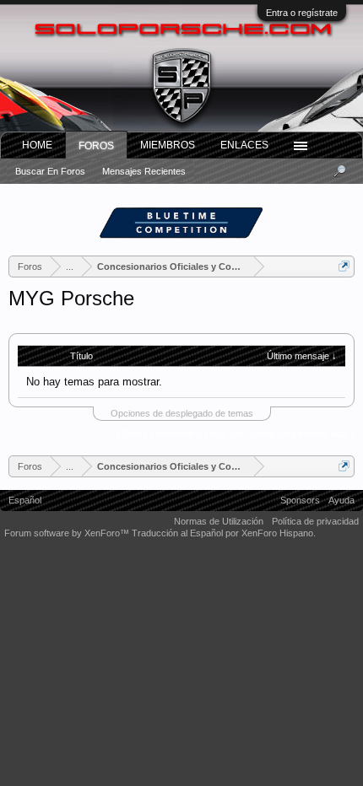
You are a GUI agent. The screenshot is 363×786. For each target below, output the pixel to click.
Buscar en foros (50, 171)
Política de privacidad (315, 521)
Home (37, 145)
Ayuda (341, 500)
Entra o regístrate (302, 13)
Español (24, 500)
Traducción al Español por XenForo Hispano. (224, 533)
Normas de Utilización (218, 521)
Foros (96, 146)
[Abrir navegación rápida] (344, 266)
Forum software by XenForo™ (68, 533)
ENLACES (244, 145)
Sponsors (300, 500)
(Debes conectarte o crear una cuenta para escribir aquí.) (236, 433)
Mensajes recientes (144, 171)
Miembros (167, 145)
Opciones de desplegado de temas (182, 413)
